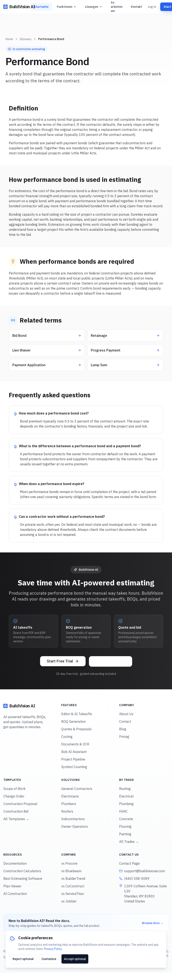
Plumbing (126, 804)
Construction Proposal (20, 804)
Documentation (15, 863)
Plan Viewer (12, 886)
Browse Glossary (110, 661)
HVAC (123, 811)
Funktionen (64, 7)
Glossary (25, 39)
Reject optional (23, 959)
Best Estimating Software (22, 878)
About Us (126, 714)
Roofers (67, 811)
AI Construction (15, 894)
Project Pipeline (73, 759)
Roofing (125, 789)
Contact (125, 721)
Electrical (126, 796)
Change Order (13, 796)
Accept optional (75, 959)
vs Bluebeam (71, 871)
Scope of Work (14, 789)
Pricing (124, 736)
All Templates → (16, 819)
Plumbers (68, 804)
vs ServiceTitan (72, 894)
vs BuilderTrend (73, 878)
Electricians (70, 796)
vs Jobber (69, 901)
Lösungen (91, 7)
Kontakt (136, 7)
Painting (125, 834)
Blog (122, 729)
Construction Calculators (22, 871)
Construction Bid (15, 811)
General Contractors (76, 789)
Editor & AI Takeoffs (76, 714)
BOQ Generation (73, 721)
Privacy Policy (53, 949)
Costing (67, 736)
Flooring (125, 826)
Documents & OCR (75, 744)
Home (9, 39)
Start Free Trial (60, 661)
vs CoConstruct (72, 886)
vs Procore (69, 863)
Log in (152, 7)
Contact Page (129, 863)
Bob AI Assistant (74, 752)
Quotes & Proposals (76, 729)
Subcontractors (73, 819)
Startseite (41, 7)
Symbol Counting (74, 767)
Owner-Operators (74, 826)
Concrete (126, 819)
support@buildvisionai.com (144, 871)
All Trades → (129, 841)
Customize (49, 959)
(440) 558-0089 (137, 878)
